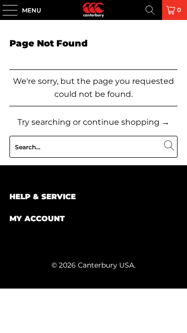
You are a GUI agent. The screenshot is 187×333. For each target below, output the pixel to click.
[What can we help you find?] (150, 10)
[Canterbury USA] (94, 10)
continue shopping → (126, 122)
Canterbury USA (106, 265)
